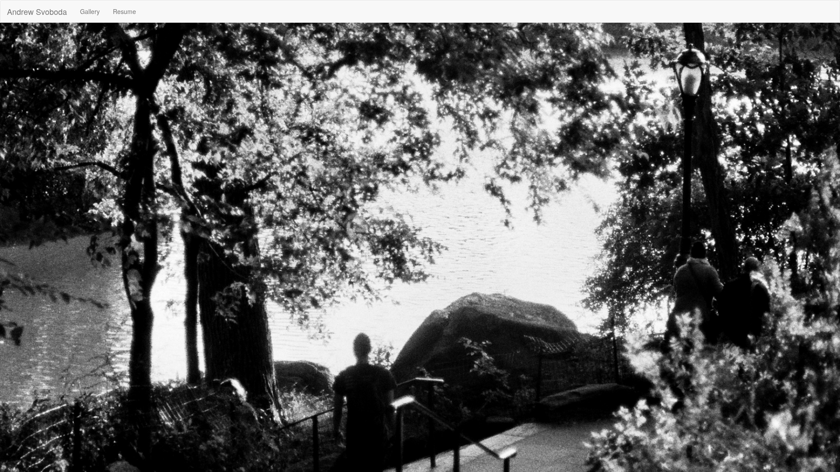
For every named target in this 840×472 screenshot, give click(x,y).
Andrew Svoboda (37, 11)
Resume (124, 11)
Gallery (90, 11)
